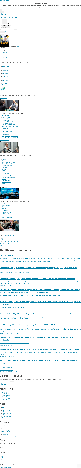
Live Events (4, 203)
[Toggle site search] (2, 32)
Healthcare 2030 (5, 120)
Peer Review (5, 73)
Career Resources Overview (6, 243)
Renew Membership (6, 398)
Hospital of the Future (7, 123)
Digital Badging (5, 213)
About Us (4, 407)
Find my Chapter (6, 66)
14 (10, 371)
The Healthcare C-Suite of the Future (10, 126)
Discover (4, 20)
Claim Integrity (5, 134)
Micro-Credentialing (6, 212)
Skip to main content (4, 0)
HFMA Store (5, 76)
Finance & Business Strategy (8, 163)
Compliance (4, 169)
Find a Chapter (5, 427)
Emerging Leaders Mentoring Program (10, 241)
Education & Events (6, 25)
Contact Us (4, 83)
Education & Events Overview (6, 217)
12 (8, 371)
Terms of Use (9, 467)
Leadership (4, 167)
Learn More (4, 52)
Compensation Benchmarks (8, 235)
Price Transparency (6, 175)
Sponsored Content (6, 182)
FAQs (3, 417)
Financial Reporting (6, 160)
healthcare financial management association (10, 17)
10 (6, 371)
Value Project (5, 128)
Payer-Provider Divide (7, 131)
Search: (2, 29)
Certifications (5, 210)
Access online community (7, 65)
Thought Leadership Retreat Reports (10, 136)
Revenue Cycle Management (8, 177)
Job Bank (4, 238)
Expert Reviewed (6, 180)
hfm (3, 157)
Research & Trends (6, 133)
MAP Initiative (5, 71)
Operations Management (7, 172)
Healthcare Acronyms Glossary (9, 436)
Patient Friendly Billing (7, 117)
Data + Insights (5, 69)
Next (16, 371)
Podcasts (4, 159)
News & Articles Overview (5, 186)
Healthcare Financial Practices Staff (10, 137)
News (3, 170)
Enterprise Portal (6, 431)
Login (1, 245)
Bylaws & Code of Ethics (7, 411)
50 (14, 371)
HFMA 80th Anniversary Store (8, 77)
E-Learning (4, 84)
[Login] (6, 32)
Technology (4, 179)
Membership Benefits (7, 393)
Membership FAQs (6, 395)
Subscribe (12, 381)
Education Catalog (6, 205)
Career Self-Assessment (7, 239)
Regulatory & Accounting (7, 115)
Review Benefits (5, 57)
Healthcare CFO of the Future (8, 121)
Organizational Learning (7, 215)
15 (11, 371)
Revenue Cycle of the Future (8, 124)
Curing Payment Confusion (8, 130)
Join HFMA (4, 392)
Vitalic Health (5, 70)
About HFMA (5, 80)
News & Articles (5, 23)
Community (4, 428)
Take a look (18, 46)
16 (12, 371)
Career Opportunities (6, 416)
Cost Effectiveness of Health (8, 162)
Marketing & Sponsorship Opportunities (10, 74)
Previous (2, 371)
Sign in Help (5, 399)
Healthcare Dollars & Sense (8, 118)
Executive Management (7, 413)
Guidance (4, 22)
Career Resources (5, 27)
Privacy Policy (3, 467)
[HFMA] (3, 15)
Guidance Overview (4, 140)
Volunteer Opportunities (7, 414)
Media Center (5, 81)
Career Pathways (6, 236)
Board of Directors (6, 410)
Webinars (4, 208)
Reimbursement (5, 173)
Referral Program (6, 396)
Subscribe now (3, 98)
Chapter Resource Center (8, 433)
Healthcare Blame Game (7, 165)
